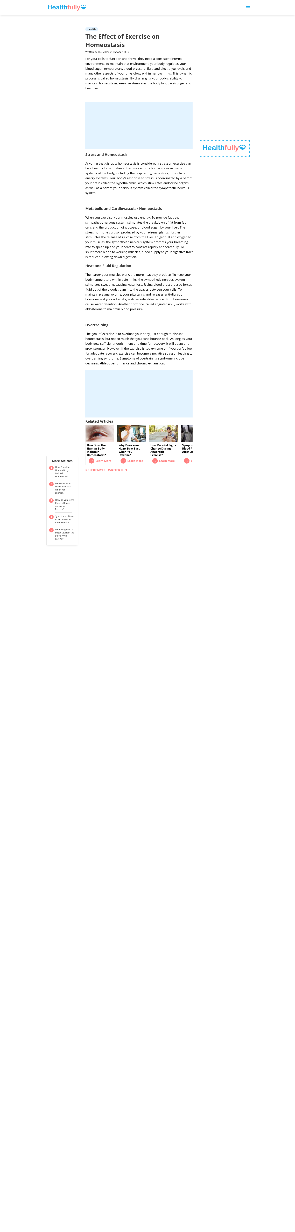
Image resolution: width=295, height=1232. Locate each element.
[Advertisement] (139, 125)
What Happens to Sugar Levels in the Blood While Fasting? (64, 534)
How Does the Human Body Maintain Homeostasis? (62, 472)
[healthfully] (67, 8)
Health (91, 29)
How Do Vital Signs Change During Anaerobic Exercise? (64, 504)
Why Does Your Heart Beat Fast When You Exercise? (63, 488)
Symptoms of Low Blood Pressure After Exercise (64, 519)
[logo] (224, 148)
